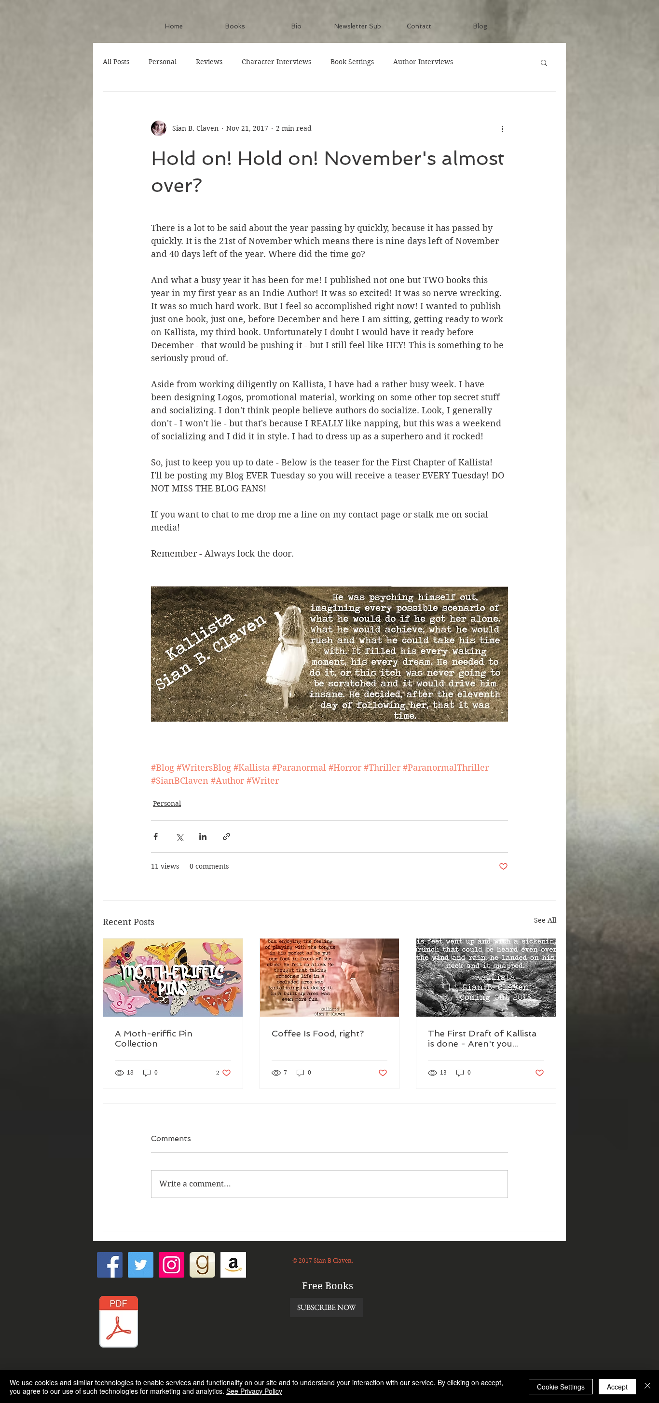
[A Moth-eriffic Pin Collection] (173, 978)
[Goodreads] (202, 1265)
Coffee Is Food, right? (318, 1033)
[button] (544, 62)
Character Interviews (276, 61)
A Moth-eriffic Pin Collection (153, 1038)
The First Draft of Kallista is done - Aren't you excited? (482, 1038)
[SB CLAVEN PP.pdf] (118, 1323)
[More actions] (502, 128)
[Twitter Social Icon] (140, 1265)
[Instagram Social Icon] (171, 1265)
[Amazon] (233, 1265)
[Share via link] (226, 836)
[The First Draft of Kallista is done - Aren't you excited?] (486, 978)
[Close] (647, 1386)
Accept (617, 1386)
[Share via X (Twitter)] (179, 836)
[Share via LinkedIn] (202, 836)
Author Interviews (423, 61)
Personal (163, 61)
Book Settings (352, 61)
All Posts (116, 61)
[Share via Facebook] (155, 836)
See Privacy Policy (254, 1391)
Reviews (209, 61)
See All (545, 920)
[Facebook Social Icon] (110, 1265)
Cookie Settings (561, 1386)
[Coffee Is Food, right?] (329, 978)
